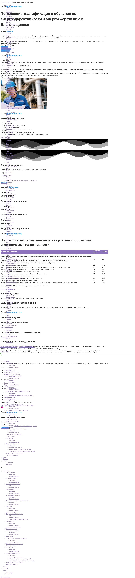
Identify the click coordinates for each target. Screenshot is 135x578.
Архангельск (9, 11)
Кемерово (9, 56)
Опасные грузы (10, 436)
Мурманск (9, 84)
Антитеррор (9, 427)
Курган (8, 67)
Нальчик (8, 86)
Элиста (8, 164)
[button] (67, 468)
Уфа (7, 151)
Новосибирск (10, 95)
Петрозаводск (10, 106)
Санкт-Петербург (11, 119)
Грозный (8, 39)
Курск (7, 69)
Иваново (8, 43)
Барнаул (8, 15)
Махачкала (9, 80)
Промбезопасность (11, 420)
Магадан (8, 74)
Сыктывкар (9, 134)
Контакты (9, 464)
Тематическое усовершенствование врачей (22, 451)
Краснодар (9, 61)
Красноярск (9, 63)
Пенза (8, 103)
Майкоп (8, 78)
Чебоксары (9, 157)
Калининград (10, 52)
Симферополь (10, 127)
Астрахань (9, 13)
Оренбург (9, 101)
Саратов (8, 123)
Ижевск (8, 45)
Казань (8, 50)
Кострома (9, 60)
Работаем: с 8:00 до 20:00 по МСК (17, 346)
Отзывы (5, 459)
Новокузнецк (10, 93)
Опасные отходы (11, 403)
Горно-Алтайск (10, 37)
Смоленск (9, 129)
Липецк (8, 73)
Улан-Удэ (9, 148)
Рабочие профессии (12, 455)
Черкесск (9, 161)
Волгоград (9, 31)
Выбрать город (7, 5)
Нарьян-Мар (10, 88)
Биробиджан (10, 18)
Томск (8, 142)
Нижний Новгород (11, 91)
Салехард (9, 116)
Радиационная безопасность (14, 405)
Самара (8, 118)
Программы (6, 361)
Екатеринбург (10, 41)
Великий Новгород (11, 24)
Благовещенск (10, 20)
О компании (9, 463)
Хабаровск (9, 153)
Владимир (9, 30)
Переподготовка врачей (16, 448)
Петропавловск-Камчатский (14, 108)
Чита (7, 163)
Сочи (7, 131)
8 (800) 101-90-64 (5, 577)
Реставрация (10, 380)
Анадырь (8, 9)
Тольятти (8, 140)
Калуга (8, 54)
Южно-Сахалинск (11, 166)
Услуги (5, 457)
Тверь (8, 138)
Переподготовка (14, 367)
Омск (7, 97)
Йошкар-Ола (10, 48)
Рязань (8, 114)
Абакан (8, 7)
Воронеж (8, 35)
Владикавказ (10, 28)
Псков (8, 110)
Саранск (8, 121)
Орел (7, 99)
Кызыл (8, 71)
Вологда (8, 33)
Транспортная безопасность (14, 435)
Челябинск (9, 159)
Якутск (8, 168)
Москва (8, 82)
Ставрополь (9, 133)
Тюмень (8, 146)
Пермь (8, 104)
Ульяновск (9, 149)
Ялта (7, 170)
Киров (8, 58)
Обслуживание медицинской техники (17, 410)
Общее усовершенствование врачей (20, 450)
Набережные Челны (12, 89)
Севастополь (10, 125)
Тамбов (8, 136)
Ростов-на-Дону (11, 112)
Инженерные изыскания (13, 375)
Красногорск (9, 65)
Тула (7, 144)
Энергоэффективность (13, 386)
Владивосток (10, 26)
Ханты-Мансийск (11, 155)
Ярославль (9, 172)
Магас (8, 76)
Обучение (12, 365)
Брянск (8, 22)
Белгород (9, 16)
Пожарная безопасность (13, 418)
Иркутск (8, 46)
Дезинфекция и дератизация (14, 453)
